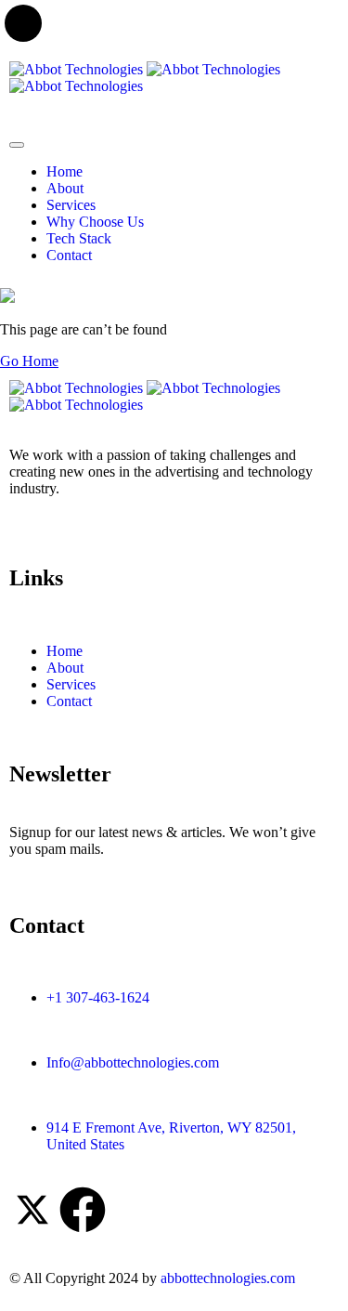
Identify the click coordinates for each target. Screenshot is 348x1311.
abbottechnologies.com (228, 1278)
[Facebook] (82, 1209)
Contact (69, 255)
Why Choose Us (95, 221)
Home (64, 171)
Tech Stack (78, 238)
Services (71, 205)
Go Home (29, 361)
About (65, 188)
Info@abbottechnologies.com (132, 1062)
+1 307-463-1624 (97, 997)
